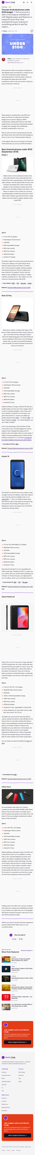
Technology (21, 1072)
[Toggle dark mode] (31, 2)
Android (4, 1084)
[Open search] (27, 2)
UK (18, 283)
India (29, 283)
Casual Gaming (6, 1075)
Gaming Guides (6, 1081)
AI (2, 1087)
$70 (18, 418)
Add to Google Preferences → (17, 1042)
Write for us (5, 1104)
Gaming (4, 1072)
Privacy (3, 1150)
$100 (14, 420)
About (13, 1150)
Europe (23, 283)
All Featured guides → (27, 950)
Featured (4, 7)
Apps (19, 1081)
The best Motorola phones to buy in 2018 (20, 448)
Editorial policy (6, 1107)
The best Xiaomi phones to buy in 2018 (19, 779)
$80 (29, 418)
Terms (8, 1150)
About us (4, 1098)
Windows (21, 1075)
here (28, 741)
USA (13, 283)
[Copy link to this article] (31, 31)
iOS (3, 1091)
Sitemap (18, 1150)
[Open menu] (23, 2)
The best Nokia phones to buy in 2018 (18, 287)
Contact (4, 1101)
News (3, 1078)
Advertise (4, 1110)
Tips (10, 7)
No (21, 939)
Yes (15, 939)
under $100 (5, 499)
